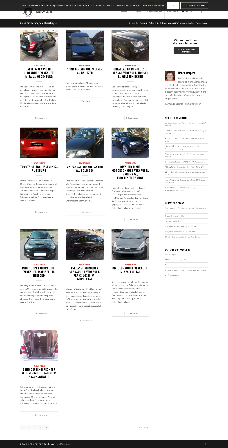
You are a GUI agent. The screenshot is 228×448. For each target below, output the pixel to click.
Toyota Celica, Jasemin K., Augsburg (39, 168)
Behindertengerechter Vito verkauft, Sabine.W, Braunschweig (39, 373)
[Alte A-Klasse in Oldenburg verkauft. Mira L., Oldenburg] (39, 45)
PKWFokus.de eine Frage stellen (176, 259)
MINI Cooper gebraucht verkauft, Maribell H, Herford (39, 271)
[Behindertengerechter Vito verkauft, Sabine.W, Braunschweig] (39, 345)
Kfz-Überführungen (172, 275)
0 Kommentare (41, 118)
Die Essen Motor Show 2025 (175, 221)
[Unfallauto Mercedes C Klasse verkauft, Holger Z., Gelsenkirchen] (130, 45)
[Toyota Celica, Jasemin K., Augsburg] (39, 143)
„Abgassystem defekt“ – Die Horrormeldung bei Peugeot (182, 147)
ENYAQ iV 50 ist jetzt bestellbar (194, 162)
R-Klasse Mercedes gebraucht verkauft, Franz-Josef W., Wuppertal (84, 273)
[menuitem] (124, 11)
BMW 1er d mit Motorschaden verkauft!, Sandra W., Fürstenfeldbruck (130, 172)
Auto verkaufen (170, 254)
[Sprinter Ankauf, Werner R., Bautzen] (85, 45)
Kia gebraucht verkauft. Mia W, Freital (130, 270)
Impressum (55, 444)
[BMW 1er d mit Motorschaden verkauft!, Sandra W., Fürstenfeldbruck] (130, 143)
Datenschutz (66, 444)
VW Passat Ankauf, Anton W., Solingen (85, 169)
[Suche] (201, 11)
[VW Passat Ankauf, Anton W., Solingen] (85, 143)
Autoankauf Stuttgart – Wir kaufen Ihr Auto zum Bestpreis (185, 270)
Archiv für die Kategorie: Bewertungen (38, 23)
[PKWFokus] (38, 11)
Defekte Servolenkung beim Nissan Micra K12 (187, 167)
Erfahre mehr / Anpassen (194, 5)
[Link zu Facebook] (201, 444)
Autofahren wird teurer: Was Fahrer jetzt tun (181, 231)
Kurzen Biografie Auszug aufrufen (183, 103)
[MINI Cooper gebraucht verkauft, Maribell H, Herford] (39, 244)
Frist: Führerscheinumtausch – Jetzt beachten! (181, 226)
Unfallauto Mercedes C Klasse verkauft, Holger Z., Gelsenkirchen (130, 72)
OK (173, 5)
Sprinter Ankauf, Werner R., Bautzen (85, 71)
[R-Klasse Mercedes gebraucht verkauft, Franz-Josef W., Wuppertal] (85, 244)
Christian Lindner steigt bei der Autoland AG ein (182, 237)
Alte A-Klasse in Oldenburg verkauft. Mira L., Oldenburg (39, 72)
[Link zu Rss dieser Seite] (205, 444)
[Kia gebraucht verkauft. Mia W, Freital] (130, 244)
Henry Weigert (186, 73)
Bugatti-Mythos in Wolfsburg (175, 216)
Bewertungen (39, 65)
